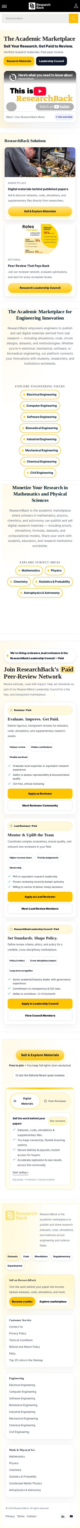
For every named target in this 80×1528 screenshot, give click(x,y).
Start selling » (20, 1172)
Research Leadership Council (40, 288)
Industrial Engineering (42, 439)
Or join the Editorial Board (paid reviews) (40, 1075)
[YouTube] (71, 1516)
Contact (31, 1516)
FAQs (12, 1353)
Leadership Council (51, 61)
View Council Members (40, 1015)
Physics (56, 570)
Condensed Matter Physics (25, 1483)
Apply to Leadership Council (40, 1003)
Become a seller (22, 1301)
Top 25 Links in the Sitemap (26, 1360)
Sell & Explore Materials (40, 211)
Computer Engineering (41, 405)
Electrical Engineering (42, 394)
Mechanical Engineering (41, 450)
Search (73, 18)
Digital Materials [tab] (27, 1101)
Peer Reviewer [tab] (57, 1101)
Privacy (10, 1516)
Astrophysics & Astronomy (42, 593)
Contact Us (16, 1326)
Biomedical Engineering (42, 428)
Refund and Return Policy (24, 1346)
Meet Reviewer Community (40, 805)
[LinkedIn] (63, 1516)
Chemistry (21, 581)
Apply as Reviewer (40, 793)
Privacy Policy (17, 1333)
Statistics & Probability (54, 581)
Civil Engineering (41, 472)
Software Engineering (42, 417)
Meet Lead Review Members (40, 908)
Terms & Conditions (21, 1340)
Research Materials (19, 61)
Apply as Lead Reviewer (40, 896)
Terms (20, 1516)
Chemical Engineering (42, 461)
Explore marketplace (53, 1301)
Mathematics (31, 570)
